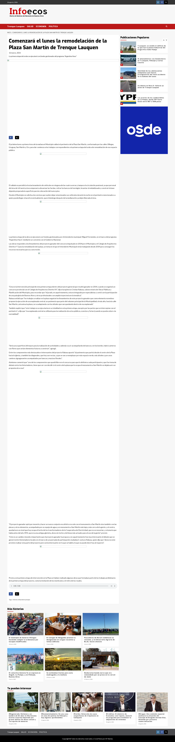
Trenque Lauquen (16, 26)
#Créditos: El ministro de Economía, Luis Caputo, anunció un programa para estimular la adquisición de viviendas (119, 717)
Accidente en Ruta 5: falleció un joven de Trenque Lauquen (151, 74)
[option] (144, 48)
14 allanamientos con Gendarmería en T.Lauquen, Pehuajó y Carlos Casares (152, 48)
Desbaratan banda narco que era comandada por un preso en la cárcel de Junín (99, 675)
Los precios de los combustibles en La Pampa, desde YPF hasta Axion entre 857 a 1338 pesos (151, 86)
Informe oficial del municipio (21, 599)
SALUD (30, 26)
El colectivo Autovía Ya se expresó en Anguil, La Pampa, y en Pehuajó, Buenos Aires (25, 675)
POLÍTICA (53, 26)
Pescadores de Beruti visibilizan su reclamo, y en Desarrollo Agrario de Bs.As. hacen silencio (99, 640)
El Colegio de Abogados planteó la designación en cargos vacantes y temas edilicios (61, 640)
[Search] (166, 26)
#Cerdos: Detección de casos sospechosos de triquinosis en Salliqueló (86, 716)
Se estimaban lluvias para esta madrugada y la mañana (59, 674)
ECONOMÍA (41, 26)
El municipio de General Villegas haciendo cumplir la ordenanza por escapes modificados (23, 640)
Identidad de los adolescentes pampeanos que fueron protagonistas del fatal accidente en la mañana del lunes (151, 61)
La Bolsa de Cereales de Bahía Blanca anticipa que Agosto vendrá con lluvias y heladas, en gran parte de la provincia (152, 99)
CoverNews (98, 739)
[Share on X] (17, 137)
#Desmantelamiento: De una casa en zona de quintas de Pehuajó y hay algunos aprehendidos (54, 716)
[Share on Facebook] (11, 137)
